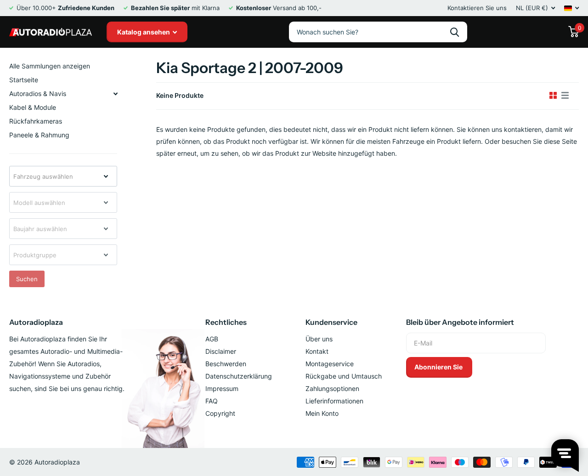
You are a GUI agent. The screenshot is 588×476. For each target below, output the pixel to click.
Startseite (23, 80)
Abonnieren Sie (439, 367)
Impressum (221, 388)
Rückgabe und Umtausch (343, 376)
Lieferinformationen (334, 401)
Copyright (220, 413)
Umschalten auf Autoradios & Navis (115, 94)
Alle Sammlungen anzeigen (49, 66)
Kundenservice (331, 322)
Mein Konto (322, 413)
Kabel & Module (32, 107)
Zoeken (454, 32)
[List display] (565, 96)
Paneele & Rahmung (39, 135)
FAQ (211, 401)
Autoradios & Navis (37, 93)
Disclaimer (220, 351)
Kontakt (316, 351)
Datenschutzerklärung (238, 376)
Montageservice (329, 364)
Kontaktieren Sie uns (477, 7)
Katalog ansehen (144, 32)
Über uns (319, 339)
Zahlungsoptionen (332, 388)
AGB (211, 339)
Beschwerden (225, 364)
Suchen (27, 279)
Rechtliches (226, 322)
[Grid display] (553, 96)
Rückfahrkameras (35, 121)
